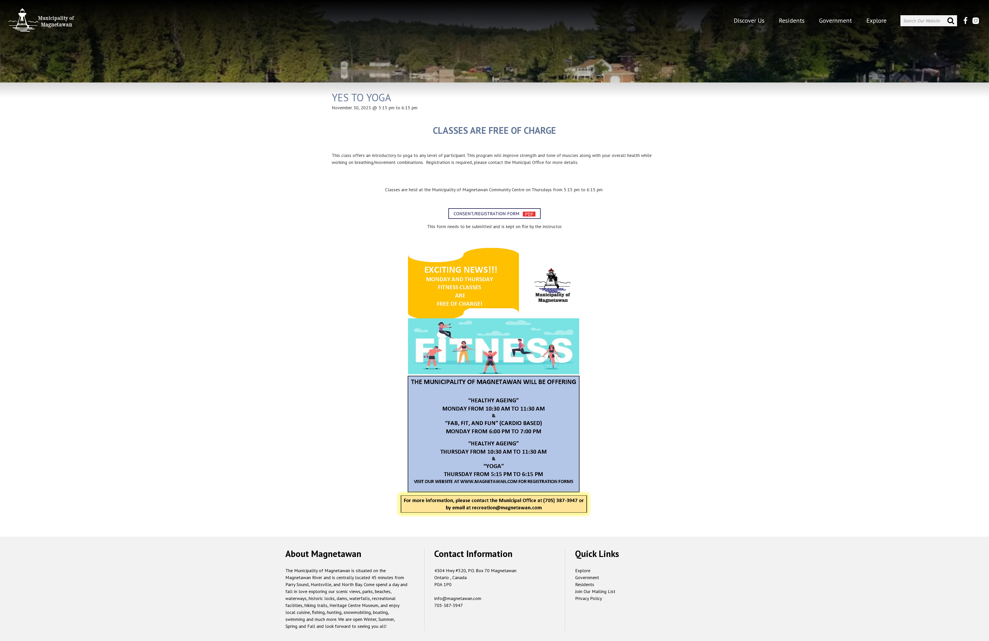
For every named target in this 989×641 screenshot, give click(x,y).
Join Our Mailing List (595, 591)
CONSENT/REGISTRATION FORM (487, 214)
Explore (582, 570)
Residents (584, 584)
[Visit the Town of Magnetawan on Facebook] (965, 20)
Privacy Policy (588, 598)
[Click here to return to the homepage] (41, 22)
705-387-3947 (448, 605)
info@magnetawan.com (457, 598)
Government (587, 577)
